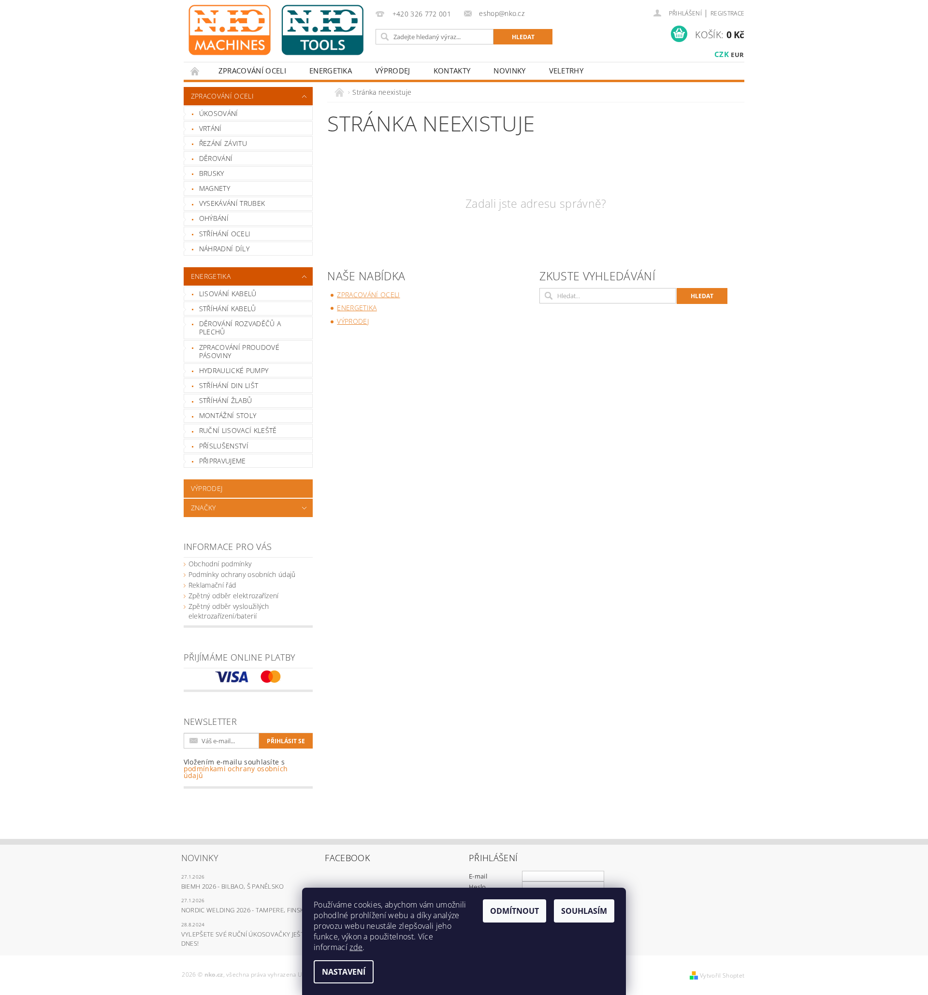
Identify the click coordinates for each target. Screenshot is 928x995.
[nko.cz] (276, 30)
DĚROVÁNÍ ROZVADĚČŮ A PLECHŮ (240, 328)
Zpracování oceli (252, 70)
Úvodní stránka (195, 70)
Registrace (727, 13)
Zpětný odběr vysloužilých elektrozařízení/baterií (228, 611)
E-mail (478, 876)
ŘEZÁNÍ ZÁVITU (223, 143)
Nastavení (343, 971)
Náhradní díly (224, 248)
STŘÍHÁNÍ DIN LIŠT (228, 385)
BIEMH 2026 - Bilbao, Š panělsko (232, 886)
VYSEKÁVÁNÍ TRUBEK (232, 203)
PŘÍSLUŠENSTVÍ (223, 445)
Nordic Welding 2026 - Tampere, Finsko (245, 910)
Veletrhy (566, 70)
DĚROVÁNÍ (216, 158)
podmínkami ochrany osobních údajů (236, 772)
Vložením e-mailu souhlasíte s (236, 769)
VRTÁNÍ (210, 128)
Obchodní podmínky (219, 563)
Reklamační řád (212, 585)
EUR (737, 54)
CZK (721, 54)
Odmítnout (514, 911)
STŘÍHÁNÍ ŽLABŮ (225, 400)
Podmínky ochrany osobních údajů (242, 574)
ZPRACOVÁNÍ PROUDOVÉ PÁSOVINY (239, 352)
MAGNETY (214, 188)
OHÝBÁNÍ (214, 218)
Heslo (477, 886)
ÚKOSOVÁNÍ (218, 113)
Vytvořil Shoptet (722, 975)
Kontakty (452, 70)
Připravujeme (222, 460)
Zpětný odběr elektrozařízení (233, 595)
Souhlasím (584, 911)
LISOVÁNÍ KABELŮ (228, 293)
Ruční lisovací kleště (238, 430)
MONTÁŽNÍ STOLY (227, 415)
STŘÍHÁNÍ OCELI (224, 233)
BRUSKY (211, 173)
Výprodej (392, 70)
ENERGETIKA (330, 70)
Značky (203, 507)
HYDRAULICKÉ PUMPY (233, 370)
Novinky (509, 70)
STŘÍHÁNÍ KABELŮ (227, 308)
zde (355, 947)
